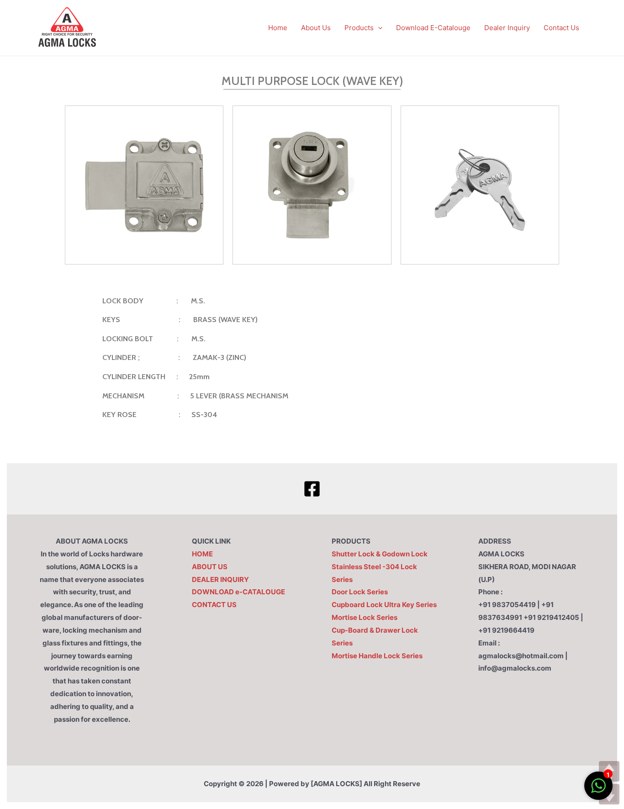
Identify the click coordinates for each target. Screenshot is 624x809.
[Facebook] (312, 488)
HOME (202, 554)
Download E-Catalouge (433, 27)
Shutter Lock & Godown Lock (380, 554)
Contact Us (561, 27)
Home (277, 27)
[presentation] (378, 27)
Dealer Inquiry (507, 27)
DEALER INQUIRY (220, 579)
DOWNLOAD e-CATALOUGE (238, 591)
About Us (316, 27)
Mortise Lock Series (364, 617)
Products (359, 27)
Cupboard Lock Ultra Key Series (384, 604)
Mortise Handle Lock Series (377, 655)
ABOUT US (209, 566)
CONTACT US (214, 604)
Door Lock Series (360, 591)
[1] (598, 790)
